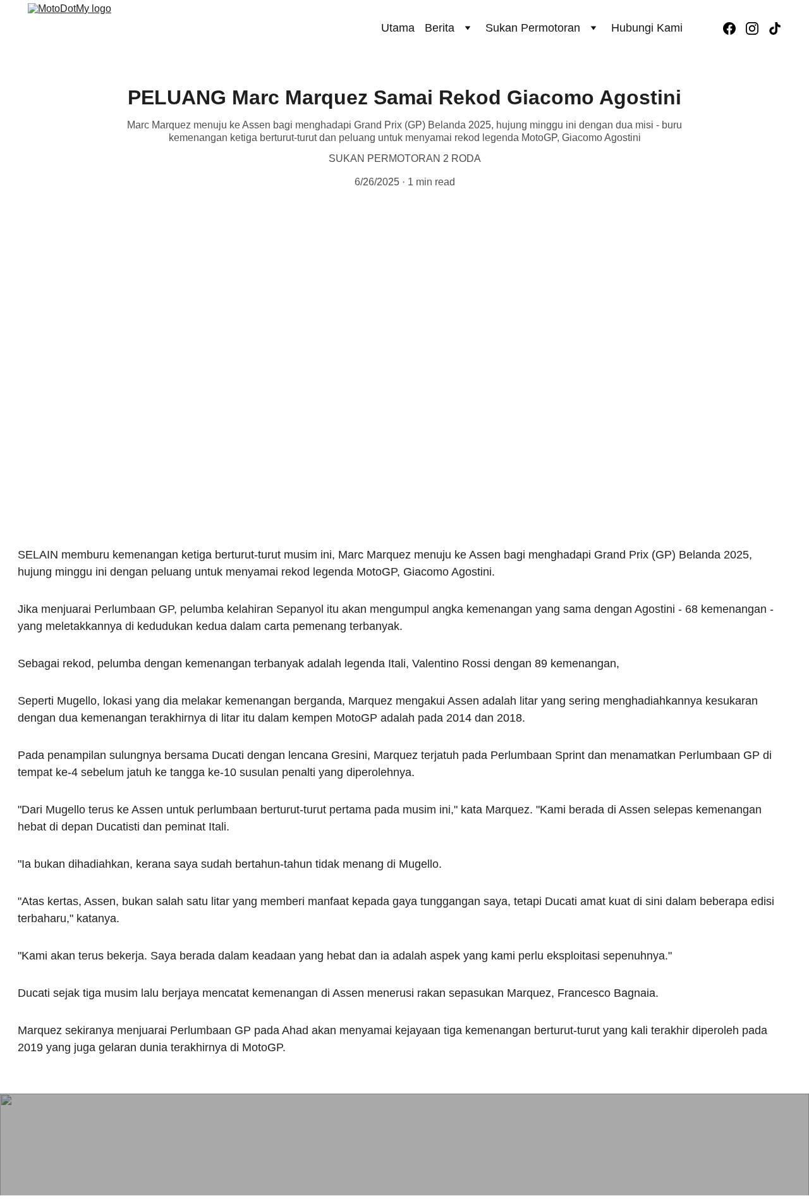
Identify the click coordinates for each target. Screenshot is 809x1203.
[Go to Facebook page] (734, 28)
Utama (398, 28)
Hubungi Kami (647, 28)
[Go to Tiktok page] (775, 28)
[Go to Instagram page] (757, 28)
